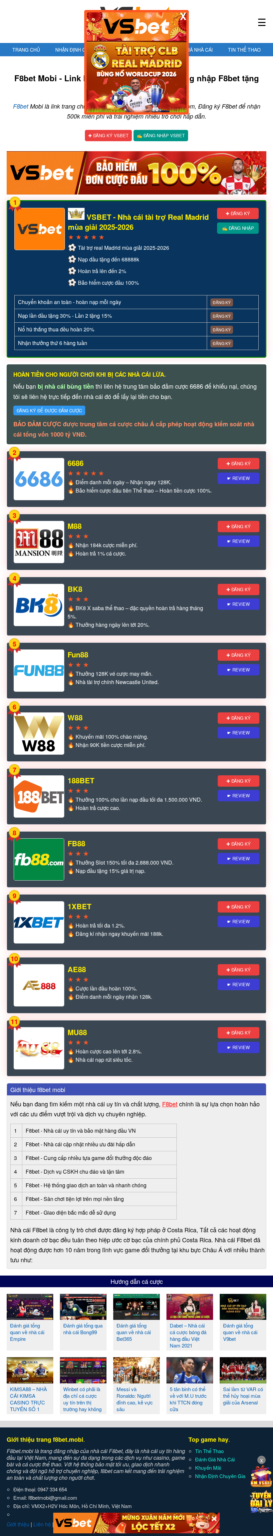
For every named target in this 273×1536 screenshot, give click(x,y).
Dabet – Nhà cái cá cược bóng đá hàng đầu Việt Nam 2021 (188, 1335)
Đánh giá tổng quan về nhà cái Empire (27, 1332)
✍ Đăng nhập (238, 228)
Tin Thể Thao (244, 49)
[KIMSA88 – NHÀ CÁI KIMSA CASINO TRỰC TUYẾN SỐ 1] (30, 1380)
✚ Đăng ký (238, 213)
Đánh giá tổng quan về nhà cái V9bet (240, 1332)
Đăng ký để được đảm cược (49, 410)
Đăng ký (222, 302)
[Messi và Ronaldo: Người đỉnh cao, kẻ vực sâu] (136, 1380)
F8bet (20, 106)
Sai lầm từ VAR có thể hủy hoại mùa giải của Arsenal (243, 1395)
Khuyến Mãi (208, 1467)
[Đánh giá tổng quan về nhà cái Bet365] (136, 1317)
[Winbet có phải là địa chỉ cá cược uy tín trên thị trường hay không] (83, 1380)
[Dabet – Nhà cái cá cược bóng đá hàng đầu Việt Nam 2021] (189, 1317)
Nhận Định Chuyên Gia (83, 49)
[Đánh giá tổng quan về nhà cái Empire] (30, 1317)
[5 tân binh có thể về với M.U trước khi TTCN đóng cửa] (189, 1380)
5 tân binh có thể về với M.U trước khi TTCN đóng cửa (188, 1398)
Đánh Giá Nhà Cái (192, 49)
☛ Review (238, 478)
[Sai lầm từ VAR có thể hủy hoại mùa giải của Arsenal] (243, 1380)
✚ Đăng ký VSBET (108, 135)
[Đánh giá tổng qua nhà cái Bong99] (83, 1317)
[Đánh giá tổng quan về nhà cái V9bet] (243, 1317)
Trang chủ (26, 49)
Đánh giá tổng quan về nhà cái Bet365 (134, 1332)
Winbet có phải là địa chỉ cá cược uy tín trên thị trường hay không (82, 1398)
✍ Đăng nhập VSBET (161, 135)
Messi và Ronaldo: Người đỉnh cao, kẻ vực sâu (135, 1398)
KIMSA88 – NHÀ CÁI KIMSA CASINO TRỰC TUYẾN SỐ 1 (28, 1398)
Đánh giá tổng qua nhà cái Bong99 (83, 1329)
